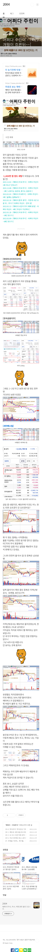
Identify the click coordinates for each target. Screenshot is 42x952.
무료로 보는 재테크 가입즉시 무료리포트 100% (13, 86)
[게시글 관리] (12, 815)
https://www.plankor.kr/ (15, 83)
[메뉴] (37, 4)
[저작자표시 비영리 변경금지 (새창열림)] (29, 815)
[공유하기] (10, 815)
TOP (37, 941)
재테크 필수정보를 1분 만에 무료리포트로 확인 (13, 91)
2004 (6, 4)
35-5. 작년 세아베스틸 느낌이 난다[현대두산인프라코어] (15, 839)
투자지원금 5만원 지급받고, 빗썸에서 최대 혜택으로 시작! (13, 74)
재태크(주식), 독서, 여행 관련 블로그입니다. (16, 907)
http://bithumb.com (13, 66)
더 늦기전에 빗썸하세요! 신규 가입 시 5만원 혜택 (13, 69)
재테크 (8, 825)
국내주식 (15, 825)
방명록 (21, 13)
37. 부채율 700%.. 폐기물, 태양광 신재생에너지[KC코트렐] (16, 842)
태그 (12, 13)
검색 (32, 4)
